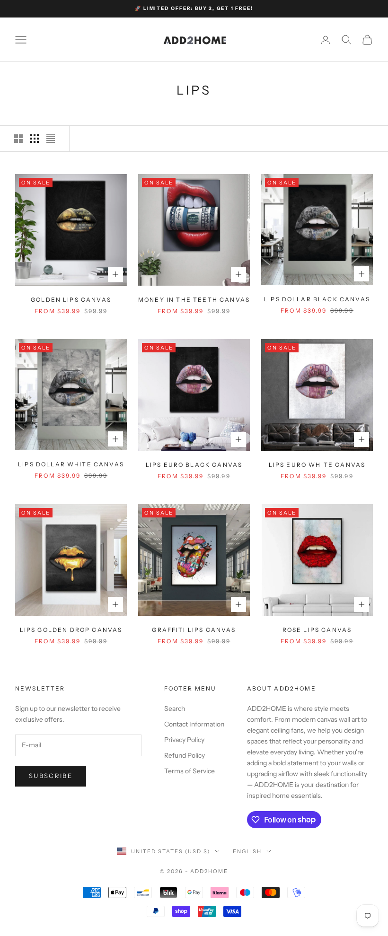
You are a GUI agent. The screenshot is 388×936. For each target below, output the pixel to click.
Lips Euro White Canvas (317, 464)
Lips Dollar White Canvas (71, 464)
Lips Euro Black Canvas (194, 464)
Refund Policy (184, 755)
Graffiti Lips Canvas (194, 629)
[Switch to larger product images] (18, 138)
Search (174, 708)
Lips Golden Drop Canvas (71, 629)
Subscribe (50, 775)
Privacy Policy (184, 739)
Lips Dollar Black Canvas (317, 299)
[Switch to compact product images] (50, 138)
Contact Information (194, 724)
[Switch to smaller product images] (34, 138)
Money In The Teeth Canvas (194, 299)
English (247, 851)
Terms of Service (189, 771)
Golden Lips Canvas (71, 299)
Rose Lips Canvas (317, 629)
